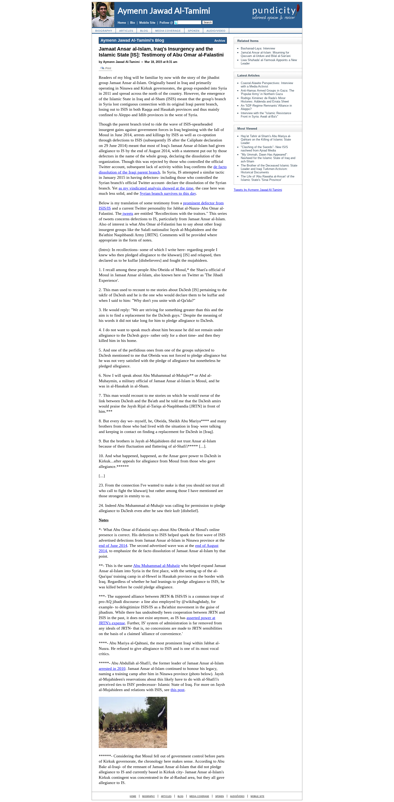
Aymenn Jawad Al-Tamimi (164, 10)
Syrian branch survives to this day (168, 193)
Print (108, 68)
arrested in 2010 (112, 668)
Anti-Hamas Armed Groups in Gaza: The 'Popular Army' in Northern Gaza (267, 92)
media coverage (168, 30)
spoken (194, 30)
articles (126, 30)
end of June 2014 (113, 545)
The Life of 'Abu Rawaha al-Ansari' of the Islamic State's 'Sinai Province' (267, 178)
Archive (219, 40)
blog (144, 30)
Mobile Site (147, 22)
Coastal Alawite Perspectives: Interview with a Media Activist (267, 84)
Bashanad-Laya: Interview (258, 48)
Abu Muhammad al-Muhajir (156, 565)
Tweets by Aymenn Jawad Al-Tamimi (258, 190)
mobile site (257, 796)
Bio (132, 22)
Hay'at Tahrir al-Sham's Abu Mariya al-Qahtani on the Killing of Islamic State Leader (266, 139)
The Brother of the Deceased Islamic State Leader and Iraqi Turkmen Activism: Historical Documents (269, 169)
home (133, 796)
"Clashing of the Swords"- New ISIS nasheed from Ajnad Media (264, 148)
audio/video (216, 30)
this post (177, 689)
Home (122, 22)
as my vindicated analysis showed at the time (156, 188)
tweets (127, 213)
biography (103, 30)
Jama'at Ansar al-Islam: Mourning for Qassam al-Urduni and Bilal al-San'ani (265, 54)
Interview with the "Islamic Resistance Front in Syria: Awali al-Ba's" (266, 114)
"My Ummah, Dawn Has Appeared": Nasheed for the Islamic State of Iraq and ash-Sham (268, 158)
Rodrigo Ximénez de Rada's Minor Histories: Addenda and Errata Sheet (265, 99)
